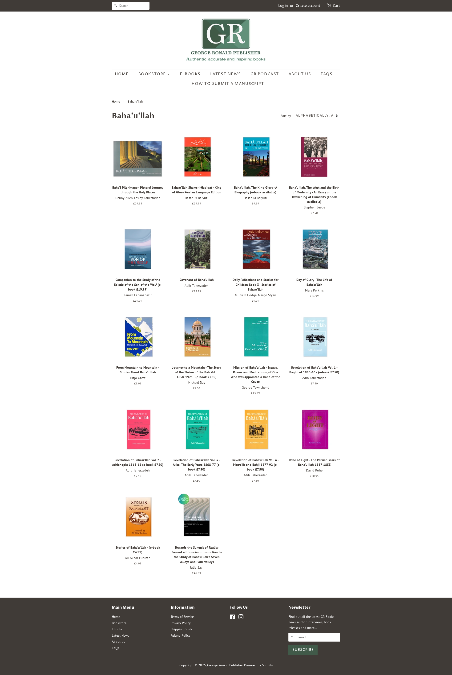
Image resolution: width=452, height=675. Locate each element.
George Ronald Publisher (225, 665)
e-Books (190, 74)
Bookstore (152, 74)
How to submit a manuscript (228, 83)
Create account (308, 6)
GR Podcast (264, 74)
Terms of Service (182, 617)
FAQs (326, 74)
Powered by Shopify (258, 665)
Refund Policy (180, 635)
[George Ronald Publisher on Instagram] (240, 618)
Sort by (286, 115)
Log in (283, 6)
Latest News (225, 74)
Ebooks (117, 629)
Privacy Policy (181, 623)
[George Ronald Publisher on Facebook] (232, 618)
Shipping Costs (181, 629)
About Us (300, 74)
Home (122, 74)
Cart (336, 6)
